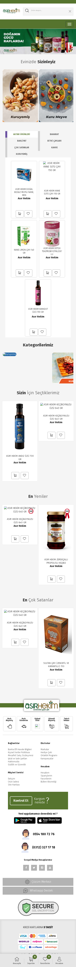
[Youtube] (50, 868)
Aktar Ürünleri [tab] (21, 134)
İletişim (11, 778)
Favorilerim (46, 778)
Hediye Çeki (46, 752)
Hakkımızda (13, 761)
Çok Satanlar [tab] (21, 147)
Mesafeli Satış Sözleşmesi (20, 755)
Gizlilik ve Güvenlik (17, 764)
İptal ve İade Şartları (17, 758)
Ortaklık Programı (49, 755)
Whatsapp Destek (41, 890)
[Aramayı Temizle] (70, 12)
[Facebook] (26, 868)
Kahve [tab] (54, 147)
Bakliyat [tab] (21, 141)
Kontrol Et (20, 801)
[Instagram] (42, 868)
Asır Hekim (24, 198)
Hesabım (45, 772)
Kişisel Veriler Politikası (19, 752)
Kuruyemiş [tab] (21, 154)
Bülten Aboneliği (48, 781)
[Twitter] (34, 868)
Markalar (45, 749)
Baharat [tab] (54, 134)
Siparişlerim (46, 775)
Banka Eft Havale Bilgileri (20, 749)
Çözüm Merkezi (41, 881)
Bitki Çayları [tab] (54, 141)
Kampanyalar (47, 758)
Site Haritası (14, 784)
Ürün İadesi (13, 781)
